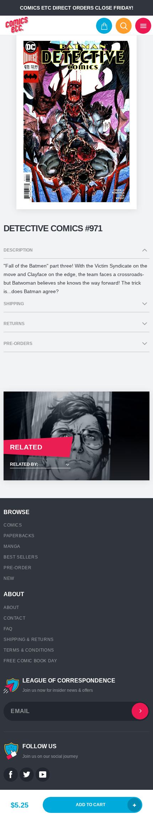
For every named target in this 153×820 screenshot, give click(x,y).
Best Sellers (21, 557)
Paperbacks (19, 535)
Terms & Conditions (29, 650)
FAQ (8, 628)
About (11, 607)
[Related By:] (76, 465)
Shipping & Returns (29, 639)
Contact (14, 618)
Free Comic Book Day (30, 660)
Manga (12, 546)
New (9, 578)
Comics (13, 525)
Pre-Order (17, 567)
